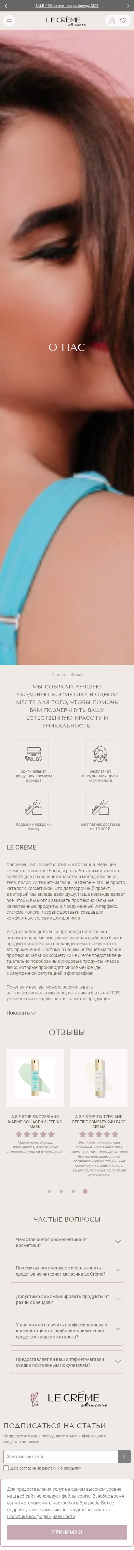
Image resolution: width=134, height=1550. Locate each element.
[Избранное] (124, 20)
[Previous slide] (5, 5)
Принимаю (67, 1532)
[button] (49, 1191)
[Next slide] (128, 5)
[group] (35, 1113)
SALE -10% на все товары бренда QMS (67, 5)
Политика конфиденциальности (41, 1516)
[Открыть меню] (9, 20)
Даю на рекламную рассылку (45, 1468)
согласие (28, 1468)
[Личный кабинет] (111, 20)
